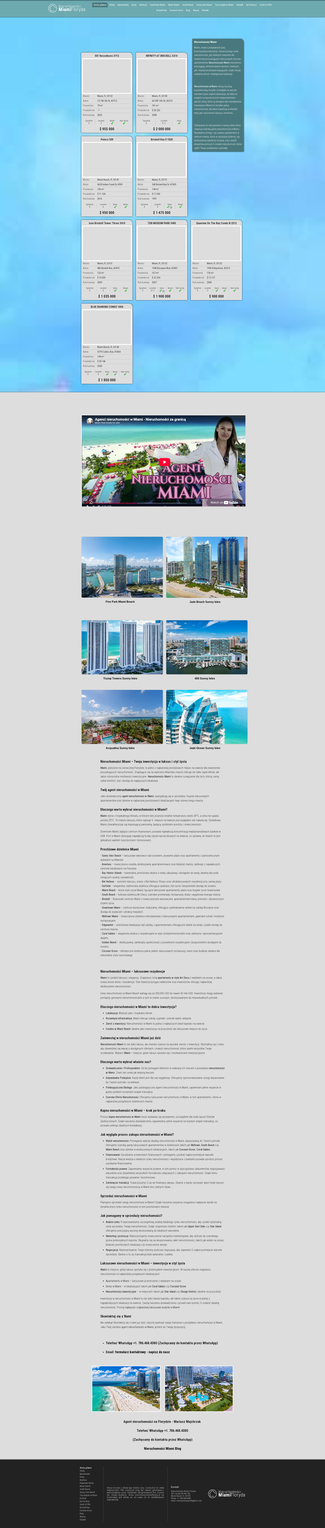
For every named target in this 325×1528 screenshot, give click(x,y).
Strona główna (100, 5)
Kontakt (205, 10)
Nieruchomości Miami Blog (162, 1449)
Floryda (72, 8)
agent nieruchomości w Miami (137, 1327)
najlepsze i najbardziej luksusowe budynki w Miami (152, 1307)
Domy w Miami (113, 1286)
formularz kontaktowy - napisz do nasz (142, 1352)
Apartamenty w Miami (117, 1281)
